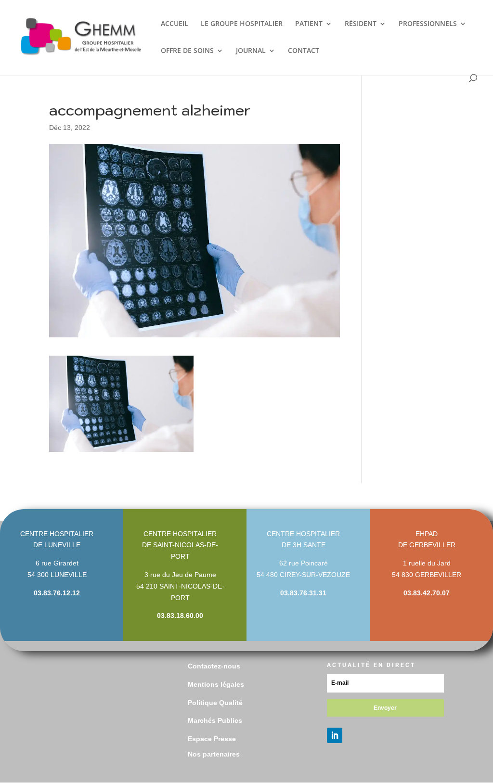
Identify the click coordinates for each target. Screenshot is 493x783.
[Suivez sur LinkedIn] (334, 735)
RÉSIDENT (360, 24)
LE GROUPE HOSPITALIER (242, 24)
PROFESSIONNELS (428, 24)
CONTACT (303, 51)
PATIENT (309, 24)
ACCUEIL (174, 24)
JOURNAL (251, 51)
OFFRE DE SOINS (187, 51)
